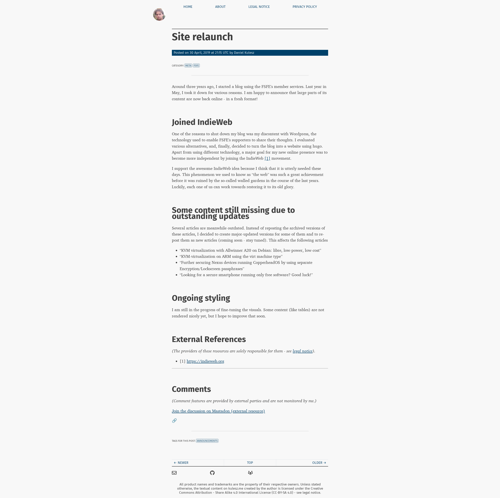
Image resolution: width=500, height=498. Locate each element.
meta (188, 65)
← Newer (181, 463)
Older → (319, 463)
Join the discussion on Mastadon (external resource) (218, 410)
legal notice (302, 350)
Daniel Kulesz (244, 53)
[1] (267, 158)
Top (250, 463)
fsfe (196, 65)
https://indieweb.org (205, 361)
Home (187, 6)
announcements (207, 440)
